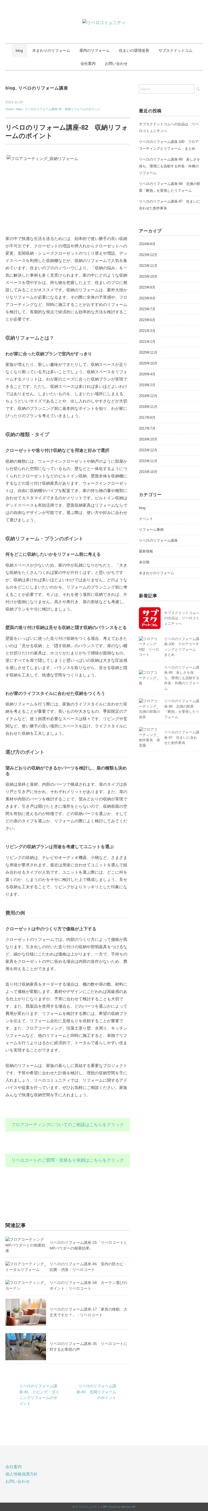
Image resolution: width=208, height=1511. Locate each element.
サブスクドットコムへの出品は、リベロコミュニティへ (181, 618)
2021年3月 (147, 331)
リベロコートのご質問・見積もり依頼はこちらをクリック (67, 1160)
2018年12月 (148, 396)
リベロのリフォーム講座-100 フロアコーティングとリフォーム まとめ (169, 145)
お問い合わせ (116, 63)
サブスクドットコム (175, 50)
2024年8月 (147, 244)
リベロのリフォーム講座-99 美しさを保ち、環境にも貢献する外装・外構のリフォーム (169, 166)
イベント (146, 519)
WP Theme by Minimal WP (119, 1506)
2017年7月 (147, 428)
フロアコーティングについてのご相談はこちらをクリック (67, 1124)
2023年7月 (147, 309)
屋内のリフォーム (94, 50)
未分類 (144, 562)
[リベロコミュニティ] (104, 22)
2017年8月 (147, 418)
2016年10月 (148, 439)
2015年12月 (148, 450)
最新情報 (146, 551)
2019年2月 (147, 385)
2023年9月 (147, 287)
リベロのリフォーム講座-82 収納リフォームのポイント (62, 109)
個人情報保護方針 (21, 1474)
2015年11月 (148, 461)
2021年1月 (147, 342)
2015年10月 (148, 472)
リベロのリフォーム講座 (43, 88)
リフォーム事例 (151, 530)
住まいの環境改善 (134, 50)
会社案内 (88, 63)
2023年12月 (148, 255)
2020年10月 (148, 363)
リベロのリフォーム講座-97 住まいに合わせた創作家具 (181, 737)
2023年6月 (147, 320)
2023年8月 (147, 298)
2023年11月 (148, 266)
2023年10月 (148, 276)
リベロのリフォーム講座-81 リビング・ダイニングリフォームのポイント (39, 1395)
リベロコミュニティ (87, 1506)
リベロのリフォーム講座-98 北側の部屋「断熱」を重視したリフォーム (169, 187)
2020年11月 (148, 352)
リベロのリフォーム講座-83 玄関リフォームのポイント (96, 1392)
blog (19, 50)
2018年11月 (148, 407)
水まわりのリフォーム (51, 50)
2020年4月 (147, 374)
